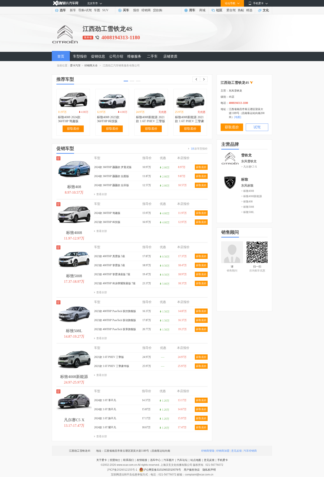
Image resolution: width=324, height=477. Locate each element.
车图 (97, 10)
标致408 (74, 187)
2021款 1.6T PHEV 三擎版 (109, 357)
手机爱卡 (222, 460)
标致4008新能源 (74, 376)
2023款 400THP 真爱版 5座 (109, 256)
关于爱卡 (101, 460)
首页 (60, 56)
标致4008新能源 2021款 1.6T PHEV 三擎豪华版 (189, 121)
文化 (266, 10)
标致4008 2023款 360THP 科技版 (108, 119)
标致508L (74, 331)
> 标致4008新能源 (251, 196)
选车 (63, 10)
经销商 (146, 10)
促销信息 (98, 56)
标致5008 (74, 276)
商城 (202, 10)
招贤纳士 (115, 460)
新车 (73, 10)
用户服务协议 (192, 469)
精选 (249, 10)
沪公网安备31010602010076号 (162, 469)
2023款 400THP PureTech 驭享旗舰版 (115, 329)
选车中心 (155, 460)
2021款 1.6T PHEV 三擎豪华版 (111, 366)
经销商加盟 (222, 450)
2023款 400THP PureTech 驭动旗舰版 (115, 320)
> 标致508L (247, 212)
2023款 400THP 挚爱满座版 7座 (112, 274)
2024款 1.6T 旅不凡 (105, 418)
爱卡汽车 (75, 65)
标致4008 (74, 232)
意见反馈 (236, 450)
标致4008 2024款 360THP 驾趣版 (69, 119)
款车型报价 (199, 148)
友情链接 (142, 460)
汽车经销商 (250, 450)
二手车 (152, 56)
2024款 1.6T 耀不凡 (105, 427)
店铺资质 (170, 56)
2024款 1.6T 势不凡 (105, 409)
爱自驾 (231, 10)
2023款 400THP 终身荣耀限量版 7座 (115, 283)
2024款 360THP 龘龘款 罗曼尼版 (113, 167)
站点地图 (195, 460)
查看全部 (101, 194)
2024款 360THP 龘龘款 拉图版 (111, 176)
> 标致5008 (247, 206)
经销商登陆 (207, 450)
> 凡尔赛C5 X (249, 166)
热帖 (241, 10)
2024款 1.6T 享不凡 (105, 400)
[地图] (237, 117)
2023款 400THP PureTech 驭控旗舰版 (115, 311)
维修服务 (134, 56)
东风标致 (247, 185)
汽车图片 (169, 460)
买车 (126, 10)
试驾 (89, 10)
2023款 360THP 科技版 (107, 222)
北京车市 (92, 3)
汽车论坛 (182, 460)
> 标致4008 (247, 191)
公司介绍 (116, 56)
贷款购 (157, 10)
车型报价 (80, 56)
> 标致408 (247, 201)
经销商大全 (91, 65)
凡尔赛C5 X (74, 420)
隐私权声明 (209, 469)
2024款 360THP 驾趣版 (107, 213)
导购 (81, 10)
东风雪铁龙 (249, 161)
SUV (105, 10)
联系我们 (128, 460)
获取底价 (73, 128)
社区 (219, 10)
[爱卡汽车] (65, 3)
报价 (136, 10)
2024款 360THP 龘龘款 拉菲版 (111, 185)
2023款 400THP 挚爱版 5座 (109, 265)
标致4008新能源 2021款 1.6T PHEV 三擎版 (150, 119)
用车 (192, 10)
